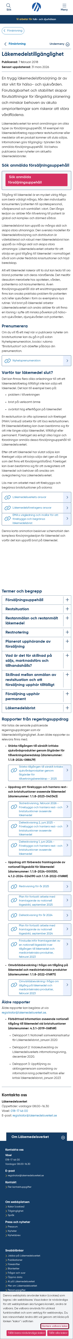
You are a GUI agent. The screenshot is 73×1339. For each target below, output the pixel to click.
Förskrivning (17, 43)
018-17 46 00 (19, 1111)
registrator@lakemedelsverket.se (24, 1012)
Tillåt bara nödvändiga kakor (26, 1333)
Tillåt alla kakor (58, 1333)
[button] (9, 8)
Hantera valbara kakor (55, 1326)
